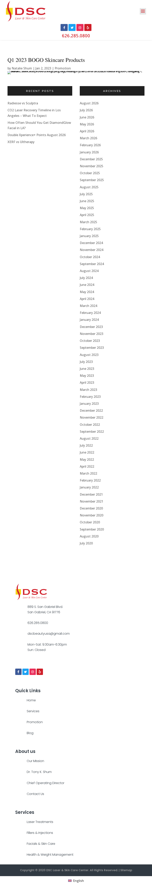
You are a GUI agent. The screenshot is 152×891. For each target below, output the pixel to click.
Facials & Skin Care (41, 843)
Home (31, 700)
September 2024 (92, 264)
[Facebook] (18, 672)
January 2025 (89, 236)
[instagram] (32, 672)
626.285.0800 (76, 35)
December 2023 (91, 327)
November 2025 (91, 166)
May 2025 (87, 208)
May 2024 (87, 292)
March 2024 (88, 306)
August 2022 (89, 438)
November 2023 (91, 334)
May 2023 (87, 375)
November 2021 (91, 501)
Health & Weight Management (50, 854)
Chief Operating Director (45, 783)
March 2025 (88, 222)
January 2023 (89, 403)
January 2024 (89, 319)
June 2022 (87, 452)
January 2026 (89, 152)
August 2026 (89, 103)
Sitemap (126, 870)
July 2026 (86, 110)
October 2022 (90, 424)
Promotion (63, 68)
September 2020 (92, 529)
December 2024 (91, 243)
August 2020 (89, 536)
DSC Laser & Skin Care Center (67, 870)
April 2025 (87, 215)
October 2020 (90, 522)
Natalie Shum (22, 68)
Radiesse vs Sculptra (23, 103)
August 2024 (89, 271)
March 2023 (88, 389)
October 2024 (90, 257)
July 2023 (86, 361)
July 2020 (86, 543)
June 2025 (87, 201)
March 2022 (88, 473)
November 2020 (91, 515)
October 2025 (90, 173)
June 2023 (87, 368)
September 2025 (92, 180)
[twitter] (25, 672)
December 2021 (91, 494)
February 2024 (90, 312)
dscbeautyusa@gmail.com (49, 633)
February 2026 (90, 145)
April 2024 (87, 299)
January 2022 (89, 487)
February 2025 (90, 229)
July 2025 (86, 194)
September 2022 (92, 431)
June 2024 (87, 285)
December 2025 (91, 159)
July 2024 (86, 278)
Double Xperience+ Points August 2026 (37, 135)
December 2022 (91, 410)
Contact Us (35, 794)
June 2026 (87, 117)
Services (33, 711)
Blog (30, 733)
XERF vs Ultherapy (21, 142)
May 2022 (87, 459)
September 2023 (92, 347)
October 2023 (90, 340)
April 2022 (87, 466)
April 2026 (87, 131)
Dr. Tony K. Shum (39, 772)
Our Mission (35, 761)
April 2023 (87, 382)
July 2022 (86, 445)
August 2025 (89, 187)
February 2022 (90, 480)
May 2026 (87, 124)
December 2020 (91, 508)
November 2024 (91, 250)
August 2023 (89, 355)
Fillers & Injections (40, 832)
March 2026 (88, 138)
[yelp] (40, 672)
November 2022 (91, 417)
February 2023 (90, 396)
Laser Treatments (40, 822)
